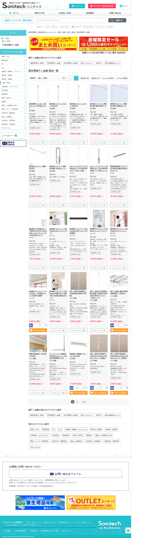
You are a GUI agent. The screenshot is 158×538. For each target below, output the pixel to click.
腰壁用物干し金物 (36, 63)
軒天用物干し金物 (70, 63)
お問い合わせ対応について (31, 525)
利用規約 (34, 531)
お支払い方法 (65, 13)
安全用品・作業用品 (8, 120)
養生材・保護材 (7, 79)
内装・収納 (5, 38)
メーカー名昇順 (107, 78)
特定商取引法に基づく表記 (49, 531)
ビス (47, 27)
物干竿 (98, 63)
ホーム (16, 13)
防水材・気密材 (7, 75)
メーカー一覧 (9, 135)
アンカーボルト (88, 27)
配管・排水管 (6, 98)
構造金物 (5, 60)
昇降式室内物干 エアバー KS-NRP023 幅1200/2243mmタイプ (118, 168)
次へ (83, 402)
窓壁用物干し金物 (53, 63)
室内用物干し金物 (34, 127)
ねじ (3, 68)
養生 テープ (76, 27)
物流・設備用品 (7, 117)
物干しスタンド (86, 63)
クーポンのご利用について (13, 525)
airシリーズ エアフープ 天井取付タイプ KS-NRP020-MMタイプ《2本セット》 (99, 168)
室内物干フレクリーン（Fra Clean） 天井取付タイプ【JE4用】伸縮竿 (38, 293)
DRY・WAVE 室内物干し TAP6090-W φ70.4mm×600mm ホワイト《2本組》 (119, 356)
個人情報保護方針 (20, 531)
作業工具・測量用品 (8, 113)
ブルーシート (64, 27)
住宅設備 (5, 90)
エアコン (55, 27)
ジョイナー (100, 27)
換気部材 (5, 94)
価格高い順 (95, 78)
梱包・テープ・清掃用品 (10, 109)
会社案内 (90, 13)
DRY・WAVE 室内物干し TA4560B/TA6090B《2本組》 (78, 293)
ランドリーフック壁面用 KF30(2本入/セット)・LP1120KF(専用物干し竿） (58, 356)
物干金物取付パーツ (112, 63)
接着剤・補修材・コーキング (11, 71)
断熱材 (4, 101)
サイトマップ (67, 531)
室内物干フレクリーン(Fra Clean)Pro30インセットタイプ (58, 231)
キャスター (110, 27)
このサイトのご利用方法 (13, 522)
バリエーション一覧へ (38, 143)
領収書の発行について (66, 522)
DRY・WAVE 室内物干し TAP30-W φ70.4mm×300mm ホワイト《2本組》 (98, 356)
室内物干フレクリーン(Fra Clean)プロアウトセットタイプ (119, 231)
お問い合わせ (115, 13)
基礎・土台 (5, 56)
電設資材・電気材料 (8, 124)
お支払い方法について (50, 522)
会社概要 (8, 531)
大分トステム (6, 128)
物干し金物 (6, 41)
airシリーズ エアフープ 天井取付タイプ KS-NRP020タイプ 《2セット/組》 (78, 168)
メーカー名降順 (121, 78)
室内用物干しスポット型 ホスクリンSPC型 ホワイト (37, 106)
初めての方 (40, 13)
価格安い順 (85, 78)
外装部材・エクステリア (10, 86)
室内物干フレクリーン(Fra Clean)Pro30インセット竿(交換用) (78, 231)
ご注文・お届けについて (33, 522)
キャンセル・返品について (82, 522)
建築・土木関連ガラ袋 (9, 105)
